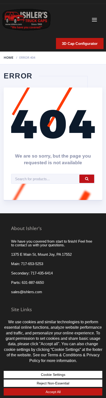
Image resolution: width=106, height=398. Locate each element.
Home (8, 57)
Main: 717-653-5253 (27, 264)
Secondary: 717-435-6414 (32, 273)
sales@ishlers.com (26, 292)
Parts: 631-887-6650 (27, 282)
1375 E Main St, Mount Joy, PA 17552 (41, 254)
